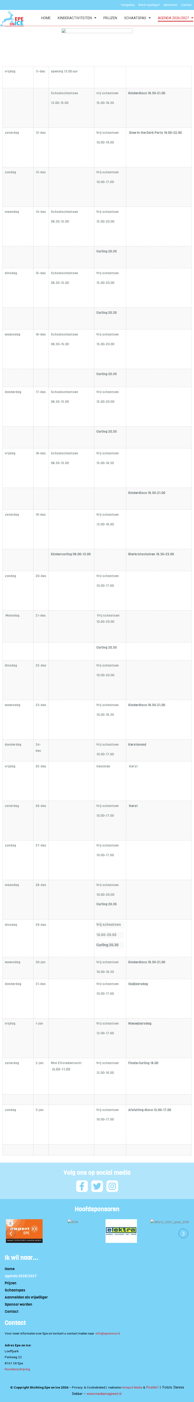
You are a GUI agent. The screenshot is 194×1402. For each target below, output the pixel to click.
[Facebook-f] (82, 1186)
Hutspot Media (132, 1387)
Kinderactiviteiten (75, 18)
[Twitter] (97, 1186)
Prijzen (110, 18)
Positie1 (152, 1387)
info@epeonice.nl (108, 1333)
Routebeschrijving (17, 1369)
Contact (11, 1311)
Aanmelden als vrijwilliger (26, 1297)
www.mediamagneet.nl (104, 1394)
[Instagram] (112, 1186)
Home (46, 18)
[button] (10, 1233)
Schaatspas (135, 18)
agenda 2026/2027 (173, 18)
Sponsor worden (18, 1304)
